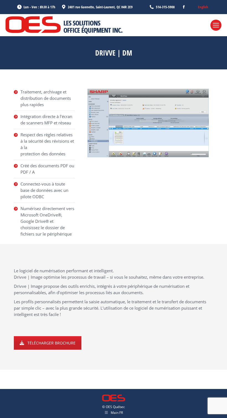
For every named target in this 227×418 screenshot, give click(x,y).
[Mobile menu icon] (215, 25)
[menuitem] (203, 7)
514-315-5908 (165, 6)
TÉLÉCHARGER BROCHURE (51, 343)
